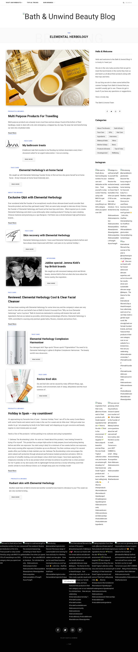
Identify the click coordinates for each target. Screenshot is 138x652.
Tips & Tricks (32, 2)
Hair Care (120, 132)
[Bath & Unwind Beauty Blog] (69, 16)
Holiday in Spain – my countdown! (30, 413)
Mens (114, 140)
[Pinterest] (80, 630)
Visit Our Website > (14, 2)
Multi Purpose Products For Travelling (33, 116)
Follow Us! (70, 581)
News (114, 145)
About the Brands (15, 192)
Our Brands (48, 2)
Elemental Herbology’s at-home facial (41, 170)
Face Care (28, 141)
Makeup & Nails (102, 140)
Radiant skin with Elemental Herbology (31, 483)
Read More (29, 159)
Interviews (51, 258)
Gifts (110, 132)
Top (69, 644)
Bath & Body (118, 128)
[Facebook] (58, 630)
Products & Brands (16, 111)
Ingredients (101, 136)
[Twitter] (65, 630)
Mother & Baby (102, 145)
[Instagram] (72, 630)
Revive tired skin (46, 379)
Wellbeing (115, 153)
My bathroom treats (34, 145)
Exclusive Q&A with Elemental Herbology (35, 197)
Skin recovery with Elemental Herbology (46, 235)
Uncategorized (102, 153)
